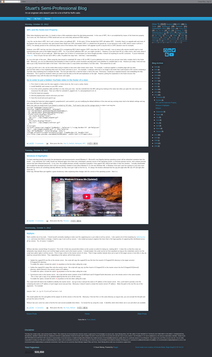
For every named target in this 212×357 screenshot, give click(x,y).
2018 (156, 78)
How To (65, 143)
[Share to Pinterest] (97, 143)
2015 (156, 86)
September (160, 112)
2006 (156, 146)
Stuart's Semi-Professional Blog (56, 8)
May (157, 123)
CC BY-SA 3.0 (178, 347)
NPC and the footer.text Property (42, 30)
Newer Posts (32, 314)
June (158, 120)
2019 (156, 75)
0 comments (40, 143)
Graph (182, 37)
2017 (156, 81)
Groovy (155, 42)
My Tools (37, 19)
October (159, 100)
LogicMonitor (181, 32)
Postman (164, 39)
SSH (166, 42)
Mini (169, 30)
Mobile (173, 28)
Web (182, 35)
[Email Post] (47, 143)
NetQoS (71, 143)
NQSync (30, 233)
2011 (156, 135)
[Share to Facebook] (95, 143)
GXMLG (171, 32)
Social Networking (158, 34)
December (159, 97)
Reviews (66, 221)
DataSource (155, 37)
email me (30, 55)
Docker (174, 37)
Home (87, 314)
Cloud (178, 40)
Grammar (184, 40)
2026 (156, 67)
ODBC (175, 35)
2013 (156, 92)
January (159, 131)
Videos (154, 40)
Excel (167, 35)
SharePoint (172, 42)
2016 (156, 84)
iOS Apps (158, 35)
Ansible (173, 40)
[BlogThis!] (90, 143)
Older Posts (142, 314)
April (157, 126)
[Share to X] (93, 143)
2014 (156, 89)
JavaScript (155, 39)
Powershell (173, 39)
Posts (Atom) (91, 319)
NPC (84, 143)
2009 (156, 140)
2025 (156, 70)
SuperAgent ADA (159, 28)
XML (160, 40)
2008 (156, 143)
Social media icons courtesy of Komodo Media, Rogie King (154, 347)
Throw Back (183, 28)
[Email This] (88, 143)
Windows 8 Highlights (37, 156)
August (158, 114)
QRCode (182, 39)
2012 (156, 95)
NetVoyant (78, 143)
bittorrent (184, 34)
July (157, 117)
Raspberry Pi (179, 30)
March (158, 128)
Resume (47, 19)
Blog (28, 19)
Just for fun (159, 30)
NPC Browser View (172, 34)
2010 (156, 138)
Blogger (115, 347)
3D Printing (166, 40)
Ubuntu (178, 42)
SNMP (161, 42)
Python (165, 37)
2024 (156, 72)
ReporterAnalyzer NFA (159, 32)
